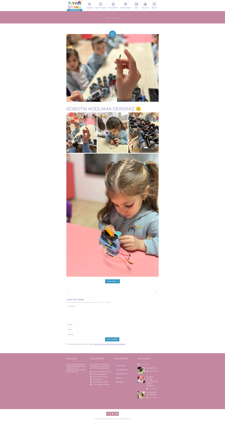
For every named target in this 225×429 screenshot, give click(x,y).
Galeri (136, 8)
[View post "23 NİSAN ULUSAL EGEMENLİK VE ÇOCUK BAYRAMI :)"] (141, 379)
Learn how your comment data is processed (109, 344)
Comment (72, 306)
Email (70, 329)
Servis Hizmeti (121, 365)
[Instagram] (117, 414)
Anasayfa (89, 8)
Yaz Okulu (145, 8)
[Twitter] (112, 414)
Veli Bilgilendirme (122, 370)
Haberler (119, 378)
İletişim (154, 8)
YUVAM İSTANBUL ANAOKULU (105, 419)
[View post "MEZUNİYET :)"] (141, 370)
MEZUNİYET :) (151, 368)
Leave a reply (112, 281)
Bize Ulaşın (120, 382)
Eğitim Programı (101, 8)
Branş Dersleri (113, 8)
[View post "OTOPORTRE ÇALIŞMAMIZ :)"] (141, 394)
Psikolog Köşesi (125, 8)
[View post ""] (89, 291)
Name (70, 324)
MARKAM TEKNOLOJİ (124, 419)
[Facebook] (108, 414)
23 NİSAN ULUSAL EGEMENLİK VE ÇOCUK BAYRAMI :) (152, 381)
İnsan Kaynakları (121, 374)
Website (71, 334)
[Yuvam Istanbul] (74, 5)
